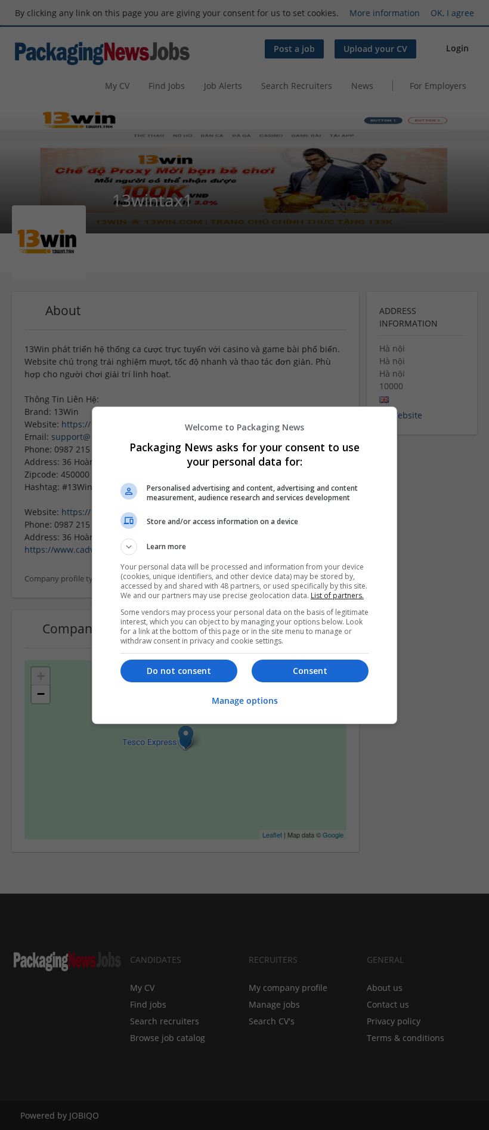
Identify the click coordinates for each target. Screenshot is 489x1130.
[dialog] (244, 565)
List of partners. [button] (337, 595)
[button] (244, 546)
